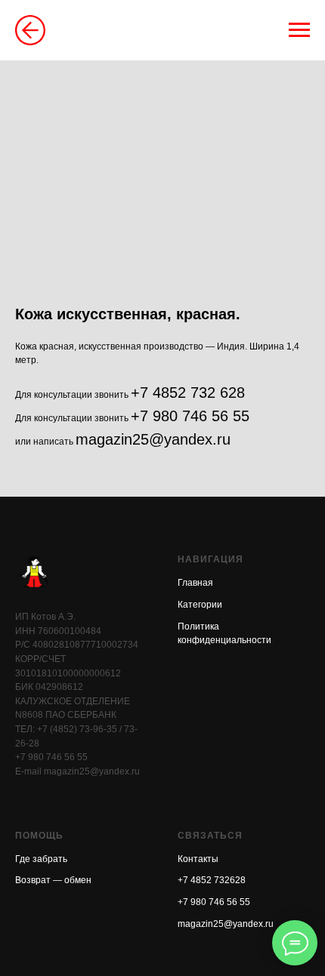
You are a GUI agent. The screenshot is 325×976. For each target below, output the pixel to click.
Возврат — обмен (53, 880)
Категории (200, 604)
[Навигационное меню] (299, 30)
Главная (195, 582)
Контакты (198, 859)
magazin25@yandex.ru (153, 439)
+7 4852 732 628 (188, 392)
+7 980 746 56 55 (190, 416)
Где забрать (41, 859)
